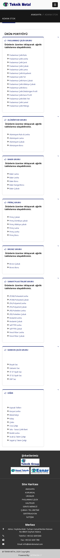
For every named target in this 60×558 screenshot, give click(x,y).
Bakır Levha (14, 177)
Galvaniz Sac (14, 368)
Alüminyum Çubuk (16, 142)
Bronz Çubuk (14, 264)
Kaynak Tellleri (15, 407)
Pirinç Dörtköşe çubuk (18, 221)
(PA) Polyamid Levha (17, 303)
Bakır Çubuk (14, 188)
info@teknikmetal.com (33, 544)
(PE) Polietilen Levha (17, 310)
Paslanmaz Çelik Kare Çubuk (21, 80)
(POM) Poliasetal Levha (18, 296)
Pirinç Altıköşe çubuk (17, 224)
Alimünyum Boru (16, 145)
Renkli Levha (14, 433)
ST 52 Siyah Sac (15, 375)
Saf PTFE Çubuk (15, 329)
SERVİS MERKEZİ (30, 506)
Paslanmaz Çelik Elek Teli (19, 98)
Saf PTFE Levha (15, 325)
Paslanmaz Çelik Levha (18, 59)
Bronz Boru (14, 267)
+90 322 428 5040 (34, 535)
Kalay (11, 418)
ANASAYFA (36, 14)
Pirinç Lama (14, 228)
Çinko (11, 422)
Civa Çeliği (13, 426)
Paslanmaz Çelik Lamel (18, 102)
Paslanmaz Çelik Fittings (19, 106)
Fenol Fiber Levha (16, 332)
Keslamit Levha (15, 318)
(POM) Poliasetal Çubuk (19, 300)
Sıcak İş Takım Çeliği (17, 437)
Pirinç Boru (13, 235)
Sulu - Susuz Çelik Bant (18, 429)
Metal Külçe (14, 415)
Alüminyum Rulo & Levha (19, 134)
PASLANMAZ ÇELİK (30, 499)
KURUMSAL (30, 492)
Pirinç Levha (14, 231)
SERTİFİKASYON (30, 513)
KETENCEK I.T (36, 555)
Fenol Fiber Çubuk (16, 336)
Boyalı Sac (13, 364)
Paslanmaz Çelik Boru (18, 88)
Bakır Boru (13, 181)
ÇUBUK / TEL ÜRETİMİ (30, 510)
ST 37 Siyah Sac (15, 372)
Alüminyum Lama (16, 138)
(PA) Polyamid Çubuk (18, 307)
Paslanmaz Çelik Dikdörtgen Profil (23, 91)
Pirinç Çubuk (14, 217)
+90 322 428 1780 (32, 540)
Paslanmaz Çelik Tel (17, 77)
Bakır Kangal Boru (16, 185)
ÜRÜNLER (30, 496)
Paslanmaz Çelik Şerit (18, 62)
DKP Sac (12, 379)
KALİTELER (30, 503)
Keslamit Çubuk (15, 321)
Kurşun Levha (14, 411)
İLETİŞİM (30, 517)
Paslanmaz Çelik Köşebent (20, 73)
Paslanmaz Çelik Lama (18, 69)
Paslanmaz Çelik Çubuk (18, 66)
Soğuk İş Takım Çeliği (18, 440)
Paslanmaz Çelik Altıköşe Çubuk (22, 84)
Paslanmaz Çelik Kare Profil (20, 95)
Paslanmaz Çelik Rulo (18, 55)
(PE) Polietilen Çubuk (17, 314)
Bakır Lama (14, 174)
